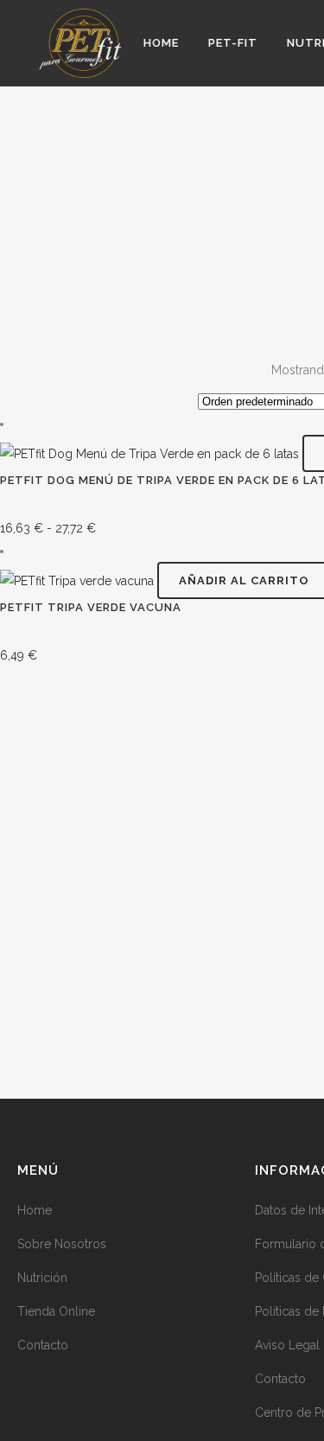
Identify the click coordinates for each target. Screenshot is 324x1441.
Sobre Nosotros (61, 1244)
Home (34, 1210)
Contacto (42, 1345)
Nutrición (42, 1278)
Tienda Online (56, 1311)
